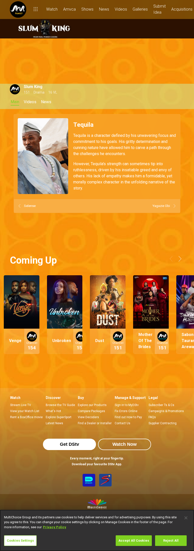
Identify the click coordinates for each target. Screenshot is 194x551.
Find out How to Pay (128, 417)
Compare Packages (91, 411)
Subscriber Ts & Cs (161, 405)
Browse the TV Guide (60, 405)
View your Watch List (24, 411)
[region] (97, 530)
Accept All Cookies (133, 540)
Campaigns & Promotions (166, 411)
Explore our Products (92, 405)
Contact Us (122, 423)
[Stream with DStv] (89, 480)
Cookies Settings (20, 540)
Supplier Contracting (163, 423)
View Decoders (88, 417)
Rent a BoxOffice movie (26, 417)
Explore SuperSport (58, 417)
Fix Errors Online (126, 411)
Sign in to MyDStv (127, 405)
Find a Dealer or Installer (95, 423)
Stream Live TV (20, 405)
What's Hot (53, 411)
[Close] (185, 517)
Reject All (171, 540)
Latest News (54, 423)
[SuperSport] (105, 480)
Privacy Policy (54, 527)
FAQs (152, 417)
